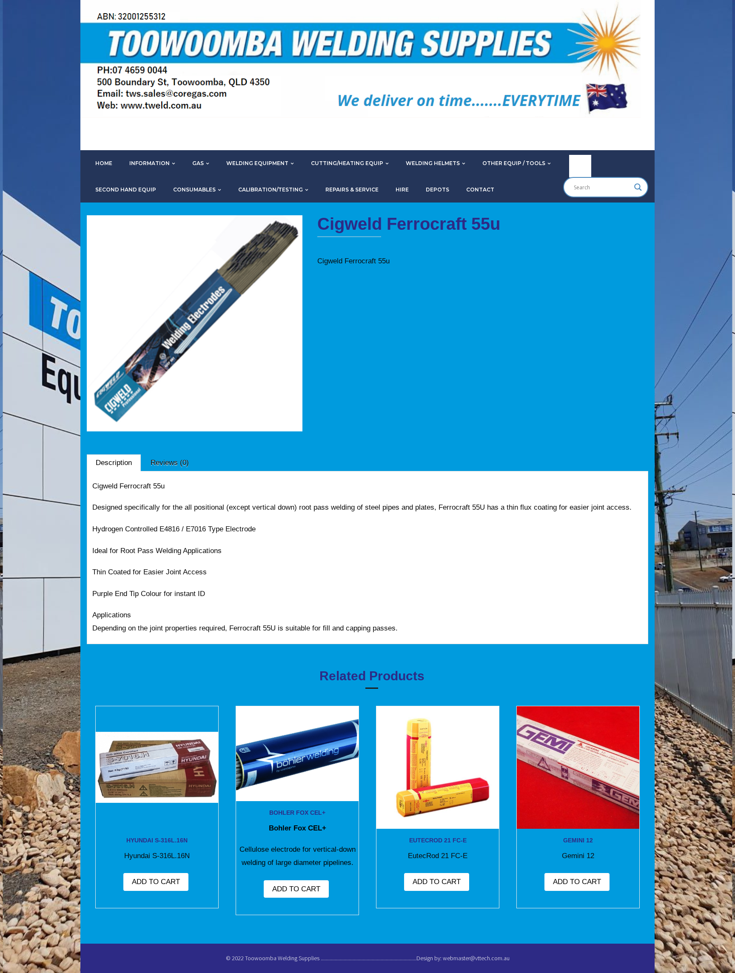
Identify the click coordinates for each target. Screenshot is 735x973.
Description (114, 463)
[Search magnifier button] (638, 187)
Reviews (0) (170, 463)
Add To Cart (156, 882)
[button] (113, 238)
